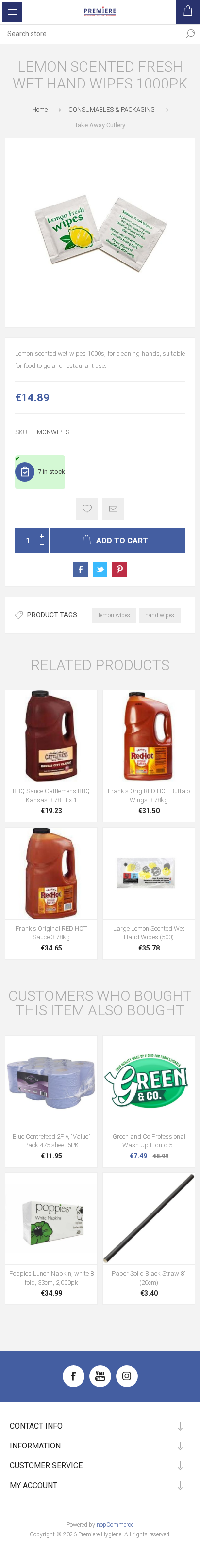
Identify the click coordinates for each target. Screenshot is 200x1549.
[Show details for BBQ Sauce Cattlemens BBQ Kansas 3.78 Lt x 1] (51, 736)
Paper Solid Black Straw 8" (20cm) (149, 1278)
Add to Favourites (87, 509)
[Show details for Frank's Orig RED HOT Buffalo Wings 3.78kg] (149, 736)
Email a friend (113, 509)
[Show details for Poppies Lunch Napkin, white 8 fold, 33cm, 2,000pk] (51, 1218)
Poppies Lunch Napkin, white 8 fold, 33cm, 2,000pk (51, 1278)
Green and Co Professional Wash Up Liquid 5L (149, 1141)
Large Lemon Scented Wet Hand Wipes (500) (148, 933)
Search (190, 34)
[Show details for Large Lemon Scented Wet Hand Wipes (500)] (149, 873)
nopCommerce (115, 1524)
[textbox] (90, 34)
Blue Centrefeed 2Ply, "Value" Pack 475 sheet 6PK (51, 1141)
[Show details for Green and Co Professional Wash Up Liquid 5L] (149, 1081)
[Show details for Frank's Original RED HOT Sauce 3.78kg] (51, 873)
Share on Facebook (80, 569)
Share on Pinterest (119, 569)
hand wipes (159, 615)
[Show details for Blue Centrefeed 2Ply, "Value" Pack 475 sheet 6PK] (51, 1081)
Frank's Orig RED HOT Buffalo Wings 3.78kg (149, 796)
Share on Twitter (100, 569)
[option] (100, 232)
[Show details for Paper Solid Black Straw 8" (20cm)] (149, 1218)
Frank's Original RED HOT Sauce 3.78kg (51, 933)
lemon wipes (114, 615)
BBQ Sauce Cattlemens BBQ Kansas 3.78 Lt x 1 (51, 796)
